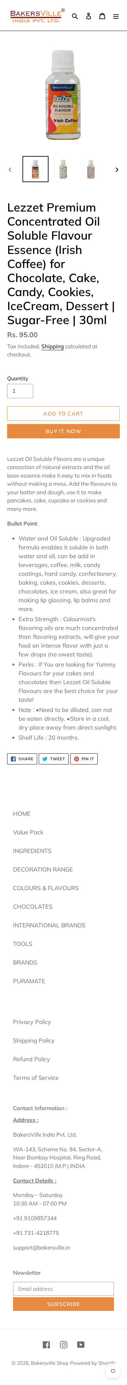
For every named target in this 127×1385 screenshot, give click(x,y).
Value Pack (28, 832)
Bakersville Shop (49, 1363)
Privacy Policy (32, 1022)
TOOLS (22, 944)
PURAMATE (29, 981)
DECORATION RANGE (43, 869)
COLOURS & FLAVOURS (46, 888)
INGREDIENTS (32, 851)
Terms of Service (36, 1077)
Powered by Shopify (93, 1363)
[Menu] (116, 15)
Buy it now (63, 431)
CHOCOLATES (32, 906)
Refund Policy (31, 1059)
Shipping (52, 346)
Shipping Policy (34, 1040)
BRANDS (25, 962)
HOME (22, 813)
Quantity (17, 378)
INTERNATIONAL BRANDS (49, 925)
